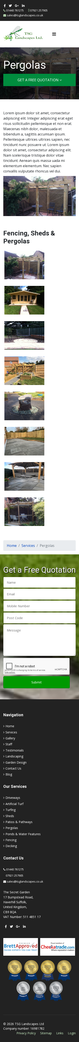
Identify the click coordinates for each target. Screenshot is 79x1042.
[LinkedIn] (23, 6)
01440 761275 (15, 10)
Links (59, 1033)
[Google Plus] (17, 6)
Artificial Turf (14, 804)
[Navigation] (54, 34)
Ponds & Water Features (23, 834)
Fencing (10, 840)
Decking (11, 846)
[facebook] (5, 6)
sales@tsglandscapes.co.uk (25, 15)
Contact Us (13, 768)
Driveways (12, 798)
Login (72, 1033)
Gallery (10, 738)
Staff (8, 744)
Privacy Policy (26, 1033)
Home (9, 726)
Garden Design (16, 762)
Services (11, 732)
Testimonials (14, 750)
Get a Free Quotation (38, 80)
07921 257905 (39, 10)
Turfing (10, 810)
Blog (8, 774)
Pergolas (11, 828)
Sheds (9, 816)
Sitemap (46, 1033)
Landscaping (14, 756)
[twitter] (10, 6)
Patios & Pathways (18, 822)
